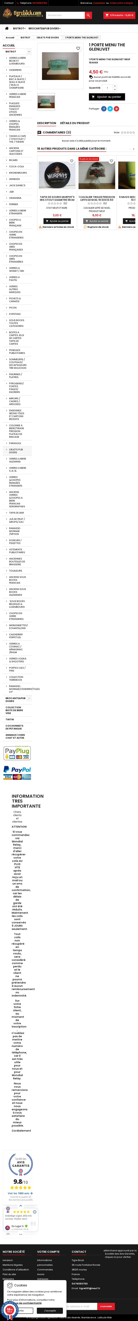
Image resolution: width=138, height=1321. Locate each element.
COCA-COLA (16, 166)
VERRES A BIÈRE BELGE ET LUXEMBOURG (17, 60)
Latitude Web (105, 1317)
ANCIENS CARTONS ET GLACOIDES (16, 151)
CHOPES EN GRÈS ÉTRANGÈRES (16, 258)
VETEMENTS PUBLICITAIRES (17, 551)
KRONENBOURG (18, 172)
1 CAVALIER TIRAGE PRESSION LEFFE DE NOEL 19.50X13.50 (97, 198)
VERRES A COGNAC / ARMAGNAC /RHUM (16, 648)
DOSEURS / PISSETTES (15, 542)
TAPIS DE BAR (16, 512)
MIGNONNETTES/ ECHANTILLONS (18, 627)
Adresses (42, 1279)
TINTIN (10, 719)
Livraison (8, 1260)
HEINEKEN (14, 179)
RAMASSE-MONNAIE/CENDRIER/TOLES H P (20, 689)
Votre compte (48, 1252)
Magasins (8, 1279)
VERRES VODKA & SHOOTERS (17, 660)
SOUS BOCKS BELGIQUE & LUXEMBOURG (17, 604)
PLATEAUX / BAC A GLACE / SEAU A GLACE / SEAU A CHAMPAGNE (17, 82)
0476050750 (39, 3)
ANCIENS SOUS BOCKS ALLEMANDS (17, 592)
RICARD (13, 160)
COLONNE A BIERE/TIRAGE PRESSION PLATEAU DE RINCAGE (16, 431)
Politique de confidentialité (24, 1303)
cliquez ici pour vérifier (118, 1257)
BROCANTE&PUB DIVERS (44, 28)
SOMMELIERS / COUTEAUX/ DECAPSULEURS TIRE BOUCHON (18, 364)
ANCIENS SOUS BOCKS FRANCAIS (17, 580)
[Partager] (104, 108)
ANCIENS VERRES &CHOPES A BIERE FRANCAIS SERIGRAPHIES (17, 499)
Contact (8, 3)
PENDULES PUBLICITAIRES (17, 351)
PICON (13, 307)
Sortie (20, 1310)
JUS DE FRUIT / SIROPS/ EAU (17, 520)
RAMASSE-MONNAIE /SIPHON (15, 531)
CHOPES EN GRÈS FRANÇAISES (16, 246)
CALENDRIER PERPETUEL (16, 636)
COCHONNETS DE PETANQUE (14, 727)
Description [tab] (46, 123)
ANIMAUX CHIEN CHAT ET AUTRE (15, 736)
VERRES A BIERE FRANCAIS (17, 95)
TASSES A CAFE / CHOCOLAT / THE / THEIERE (17, 139)
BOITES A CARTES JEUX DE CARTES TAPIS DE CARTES (16, 338)
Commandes (45, 1269)
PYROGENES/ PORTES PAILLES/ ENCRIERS (16, 388)
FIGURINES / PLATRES (15, 376)
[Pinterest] (116, 108)
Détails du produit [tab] (75, 123)
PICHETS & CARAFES (15, 300)
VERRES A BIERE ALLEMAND (17, 460)
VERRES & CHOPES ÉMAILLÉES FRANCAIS (14, 125)
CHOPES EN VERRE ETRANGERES (16, 234)
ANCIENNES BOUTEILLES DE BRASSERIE (17, 561)
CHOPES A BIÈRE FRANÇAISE (15, 222)
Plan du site (9, 1274)
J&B (11, 191)
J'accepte (50, 1310)
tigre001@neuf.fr (89, 1288)
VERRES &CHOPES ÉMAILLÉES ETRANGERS (15, 481)
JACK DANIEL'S (17, 185)
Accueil (9, 45)
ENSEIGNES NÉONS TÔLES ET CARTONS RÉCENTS (16, 415)
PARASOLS (15, 443)
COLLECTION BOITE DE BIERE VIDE (14, 710)
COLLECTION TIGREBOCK (16, 678)
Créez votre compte (121, 3)
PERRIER (13, 204)
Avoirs (40, 1274)
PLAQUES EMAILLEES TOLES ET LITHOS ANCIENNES (15, 109)
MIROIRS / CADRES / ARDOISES (14, 401)
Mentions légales (13, 1265)
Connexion (99, 3)
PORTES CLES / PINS (17, 669)
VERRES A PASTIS (14, 279)
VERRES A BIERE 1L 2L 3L (17, 469)
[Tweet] (110, 108)
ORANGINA (15, 198)
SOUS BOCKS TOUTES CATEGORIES (16, 323)
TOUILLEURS (15, 570)
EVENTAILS (15, 314)
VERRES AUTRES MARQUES (14, 289)
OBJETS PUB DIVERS (16, 451)
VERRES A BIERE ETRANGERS (17, 212)
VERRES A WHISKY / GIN (16, 269)
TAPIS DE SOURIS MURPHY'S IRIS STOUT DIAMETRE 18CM (57, 198)
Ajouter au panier (106, 97)
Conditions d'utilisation (16, 1269)
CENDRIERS (15, 70)
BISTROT (18, 28)
